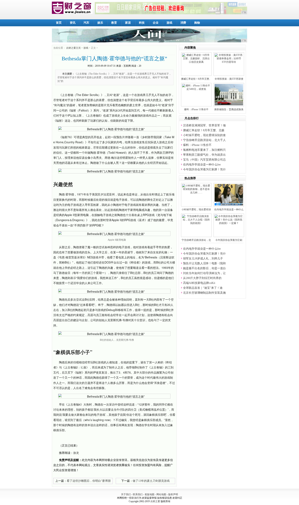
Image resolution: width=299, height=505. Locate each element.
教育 (114, 22)
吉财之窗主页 (73, 47)
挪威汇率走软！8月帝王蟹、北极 (203, 130)
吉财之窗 (155, 501)
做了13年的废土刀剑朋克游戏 (151, 480)
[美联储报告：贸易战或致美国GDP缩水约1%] (233, 94)
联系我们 (138, 494)
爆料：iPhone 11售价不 (196, 109)
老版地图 (149, 494)
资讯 (72, 22)
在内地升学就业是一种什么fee (202, 164)
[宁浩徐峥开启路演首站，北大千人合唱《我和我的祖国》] (196, 219)
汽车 (86, 22)
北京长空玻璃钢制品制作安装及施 (204, 292)
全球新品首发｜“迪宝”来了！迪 (203, 287)
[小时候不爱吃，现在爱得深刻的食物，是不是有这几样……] (196, 188)
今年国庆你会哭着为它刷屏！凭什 (204, 169)
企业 (155, 22)
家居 (128, 22)
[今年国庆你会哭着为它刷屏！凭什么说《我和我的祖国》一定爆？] (229, 219)
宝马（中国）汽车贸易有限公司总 (204, 159)
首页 (59, 22)
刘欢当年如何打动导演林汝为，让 (204, 273)
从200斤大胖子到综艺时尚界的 (202, 278)
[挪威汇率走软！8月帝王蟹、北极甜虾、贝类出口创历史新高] (196, 58)
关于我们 (126, 494)
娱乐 (100, 22)
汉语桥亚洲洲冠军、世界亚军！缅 (204, 125)
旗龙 (76, 452)
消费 (183, 22)
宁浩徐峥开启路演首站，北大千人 (204, 140)
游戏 (169, 22)
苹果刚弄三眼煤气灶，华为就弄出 (204, 154)
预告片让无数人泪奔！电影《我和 (204, 263)
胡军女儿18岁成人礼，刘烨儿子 (203, 258)
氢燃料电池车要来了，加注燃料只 (204, 149)
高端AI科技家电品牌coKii (199, 282)
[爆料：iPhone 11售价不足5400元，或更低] (196, 87)
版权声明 (173, 494)
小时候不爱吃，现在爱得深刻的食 (204, 135)
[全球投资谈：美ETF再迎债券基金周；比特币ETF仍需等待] (229, 58)
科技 (142, 22)
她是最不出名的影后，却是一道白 (204, 268)
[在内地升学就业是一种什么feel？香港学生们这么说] (229, 194)
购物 (197, 22)
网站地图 (161, 494)
